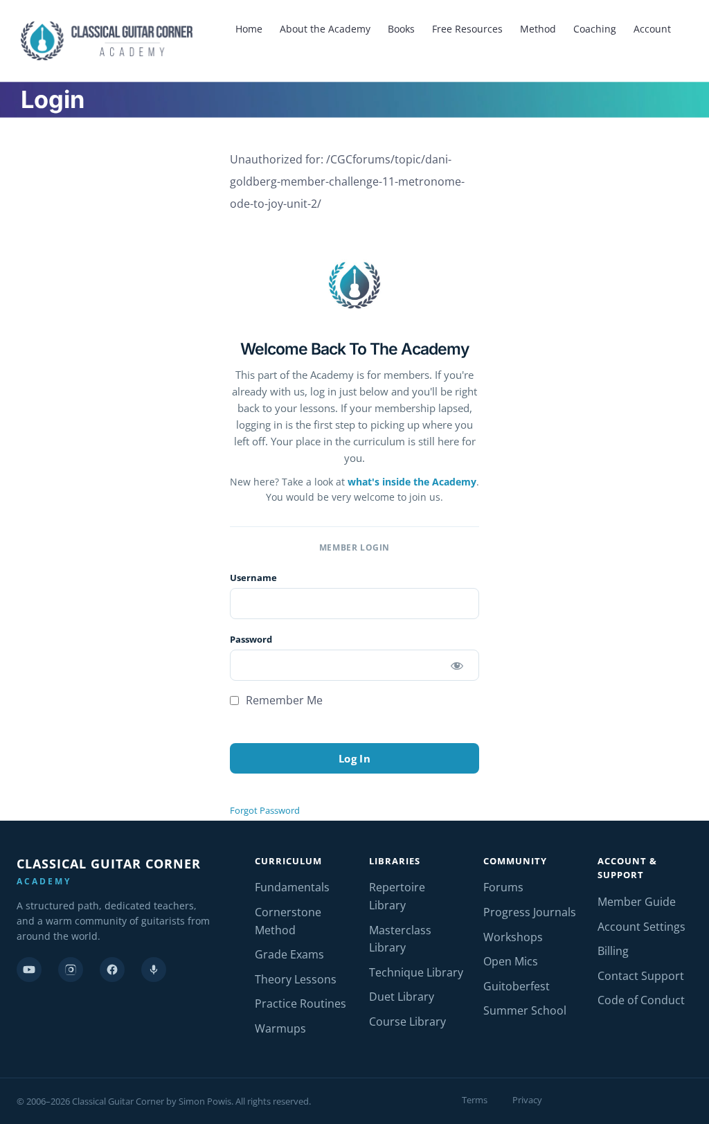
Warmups (280, 1028)
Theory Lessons (295, 979)
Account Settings (641, 926)
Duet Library (401, 996)
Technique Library (416, 972)
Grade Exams (289, 954)
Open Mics (510, 961)
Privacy (527, 1100)
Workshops (513, 937)
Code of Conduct (641, 1000)
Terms (474, 1100)
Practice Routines (300, 1003)
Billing (613, 950)
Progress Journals (529, 912)
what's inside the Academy (412, 481)
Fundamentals (292, 887)
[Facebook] (112, 969)
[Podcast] (153, 969)
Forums (503, 887)
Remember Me (283, 700)
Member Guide (637, 901)
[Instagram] (70, 969)
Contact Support (641, 975)
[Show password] (456, 665)
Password (251, 639)
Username (253, 577)
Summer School (524, 1010)
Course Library (407, 1021)
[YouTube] (29, 969)
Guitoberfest (516, 986)
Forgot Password (265, 810)
